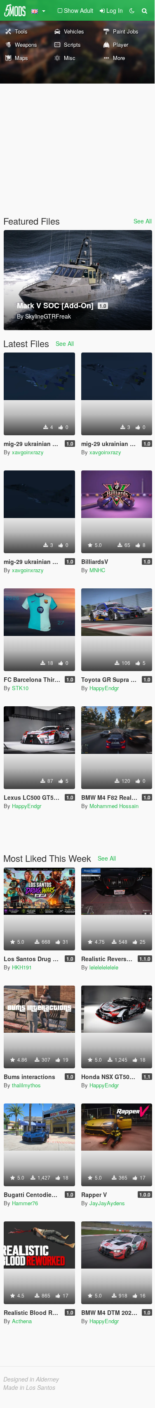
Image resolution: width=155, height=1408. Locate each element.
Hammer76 (25, 1203)
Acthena (22, 1321)
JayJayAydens (107, 1203)
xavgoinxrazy (28, 452)
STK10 (20, 688)
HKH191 (22, 967)
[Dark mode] (132, 10)
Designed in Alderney (31, 1379)
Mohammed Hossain (114, 806)
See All (143, 221)
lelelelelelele (103, 967)
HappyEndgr (104, 688)
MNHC (97, 570)
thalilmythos (26, 1085)
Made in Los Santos (29, 1387)
